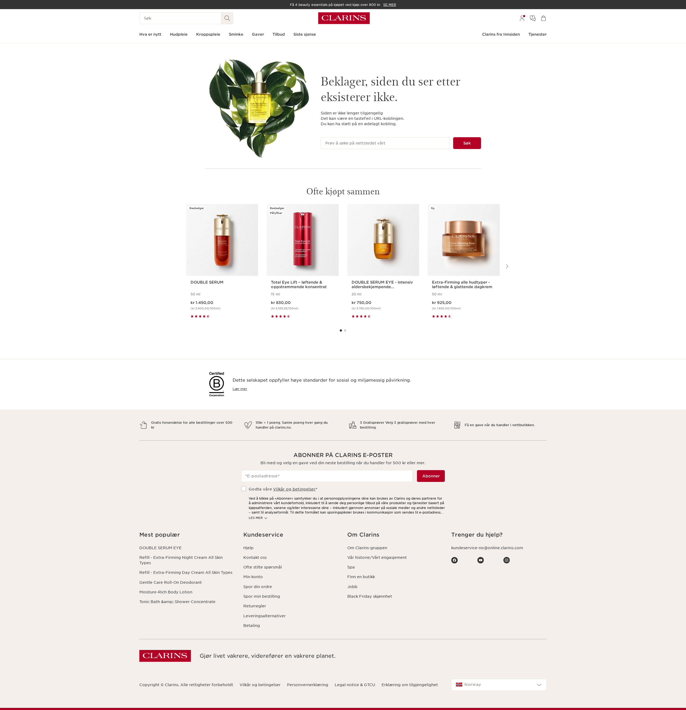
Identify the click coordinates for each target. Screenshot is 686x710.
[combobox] (499, 685)
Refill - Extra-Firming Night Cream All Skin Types (181, 560)
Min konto (253, 577)
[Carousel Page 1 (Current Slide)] (341, 330)
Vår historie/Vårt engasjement (377, 557)
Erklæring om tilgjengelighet (410, 685)
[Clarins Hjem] (343, 18)
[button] (187, 535)
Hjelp (248, 548)
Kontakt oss (255, 557)
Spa (351, 567)
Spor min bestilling (261, 596)
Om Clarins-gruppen (367, 548)
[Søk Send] (227, 18)
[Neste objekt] (506, 266)
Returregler (254, 606)
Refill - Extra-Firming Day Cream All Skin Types (185, 572)
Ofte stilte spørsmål (262, 567)
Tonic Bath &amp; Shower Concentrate (177, 602)
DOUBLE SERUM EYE (160, 548)
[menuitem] (522, 18)
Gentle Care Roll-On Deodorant (170, 582)
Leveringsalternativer (264, 616)
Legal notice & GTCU (355, 685)
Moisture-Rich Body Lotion (165, 592)
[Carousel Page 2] (345, 330)
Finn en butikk (361, 577)
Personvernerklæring (307, 685)
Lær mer (240, 389)
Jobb (352, 587)
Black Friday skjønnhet (369, 596)
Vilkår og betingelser (294, 489)
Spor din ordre (257, 587)
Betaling (251, 625)
